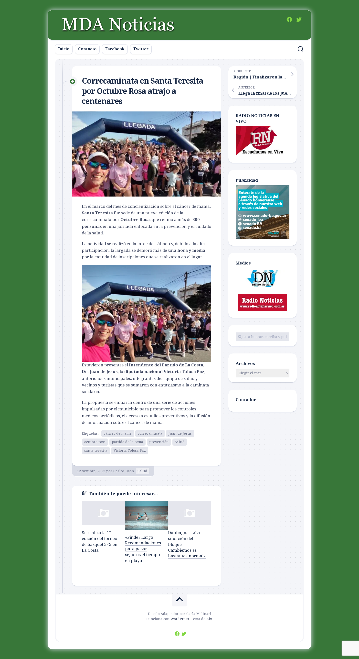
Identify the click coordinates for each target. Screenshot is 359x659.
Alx (209, 619)
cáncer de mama (118, 433)
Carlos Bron (123, 471)
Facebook (115, 49)
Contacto (87, 49)
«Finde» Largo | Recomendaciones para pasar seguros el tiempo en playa (143, 549)
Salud (180, 442)
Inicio (63, 49)
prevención (159, 442)
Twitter (140, 49)
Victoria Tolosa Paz (130, 450)
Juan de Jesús (180, 433)
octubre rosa (95, 442)
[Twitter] (299, 19)
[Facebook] (289, 19)
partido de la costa (127, 442)
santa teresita (95, 450)
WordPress (179, 619)
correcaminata (150, 433)
